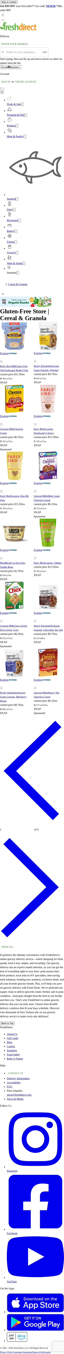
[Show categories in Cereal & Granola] (61, 284)
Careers (11, 1046)
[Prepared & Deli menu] (25, 115)
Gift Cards (12, 1038)
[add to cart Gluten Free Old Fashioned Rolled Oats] (2, 357)
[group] (32, 284)
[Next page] (32, 941)
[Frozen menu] (15, 242)
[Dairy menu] (14, 210)
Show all (7, 947)
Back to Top (7, 1023)
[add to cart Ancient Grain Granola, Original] (36, 357)
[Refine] (2, 294)
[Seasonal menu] (17, 273)
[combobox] (23, 52)
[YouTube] (35, 1277)
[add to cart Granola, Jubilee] (36, 554)
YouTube (12, 1281)
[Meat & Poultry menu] (25, 136)
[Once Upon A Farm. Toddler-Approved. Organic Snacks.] (25, 305)
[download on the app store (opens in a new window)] (35, 1311)
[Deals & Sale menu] (22, 104)
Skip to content (8, 2)
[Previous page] (32, 824)
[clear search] (44, 52)
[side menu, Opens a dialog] (3, 20)
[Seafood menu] (17, 199)
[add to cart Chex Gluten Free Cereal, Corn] (2, 617)
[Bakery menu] (16, 231)
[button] (15, 362)
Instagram (12, 1170)
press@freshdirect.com (19, 1094)
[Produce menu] (17, 126)
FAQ (9, 1086)
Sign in (5, 82)
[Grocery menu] (17, 252)
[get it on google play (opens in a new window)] (35, 1329)
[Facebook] (35, 1229)
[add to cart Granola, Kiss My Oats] (2, 487)
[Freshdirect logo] (18, 29)
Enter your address (14, 44)
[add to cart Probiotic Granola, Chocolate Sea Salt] (36, 617)
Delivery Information (18, 1078)
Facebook (12, 1233)
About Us (12, 1034)
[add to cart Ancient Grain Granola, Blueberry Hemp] (2, 684)
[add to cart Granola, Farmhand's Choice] (36, 420)
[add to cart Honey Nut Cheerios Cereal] (36, 684)
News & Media (15, 1098)
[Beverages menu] (19, 220)
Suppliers (12, 1050)
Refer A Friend (15, 1058)
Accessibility (14, 1082)
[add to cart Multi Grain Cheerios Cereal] (36, 487)
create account (25, 82)
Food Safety (13, 1054)
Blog (9, 1042)
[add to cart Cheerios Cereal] (2, 420)
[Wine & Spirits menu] (24, 263)
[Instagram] (35, 1166)
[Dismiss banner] (2, 15)
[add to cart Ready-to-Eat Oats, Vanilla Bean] (2, 554)
